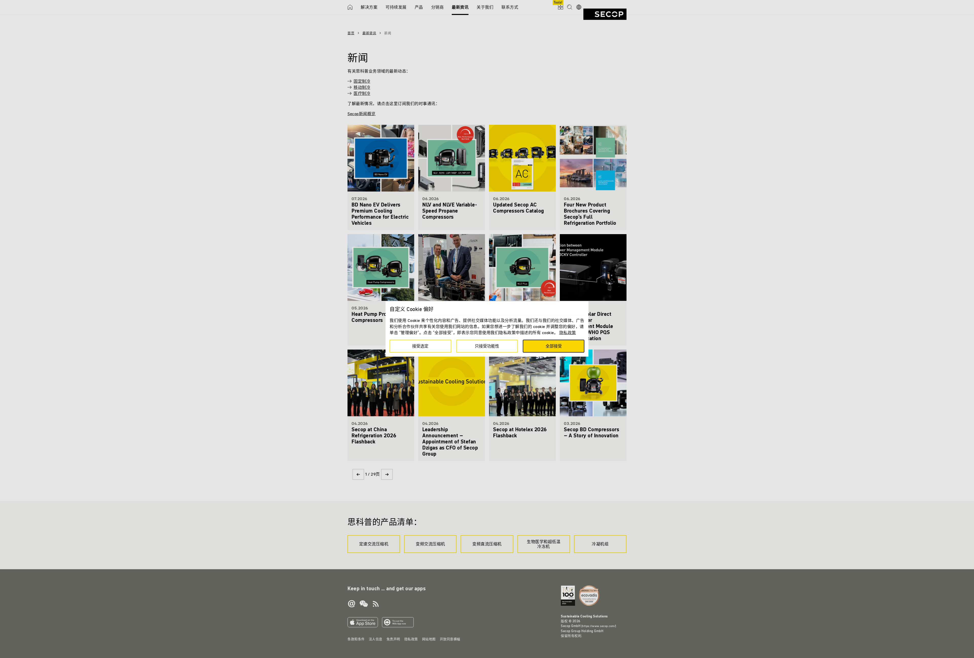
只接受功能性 (487, 346)
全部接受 (554, 346)
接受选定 (420, 346)
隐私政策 (567, 332)
